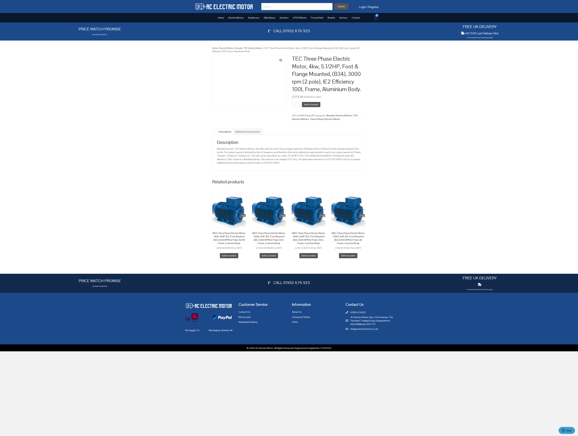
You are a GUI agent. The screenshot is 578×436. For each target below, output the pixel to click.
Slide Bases (269, 17)
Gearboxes (253, 17)
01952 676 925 (296, 30)
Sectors (343, 17)
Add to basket (311, 104)
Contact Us (244, 312)
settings (312, 432)
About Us (296, 312)
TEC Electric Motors (253, 48)
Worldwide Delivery (248, 322)
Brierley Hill (227, 330)
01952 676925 (358, 312)
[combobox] (297, 6)
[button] (341, 6)
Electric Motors (236, 17)
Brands (331, 17)
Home (221, 17)
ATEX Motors (300, 17)
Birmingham (215, 330)
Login (362, 7)
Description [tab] (225, 131)
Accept (342, 431)
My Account (245, 317)
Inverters (284, 17)
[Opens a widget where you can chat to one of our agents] (566, 430)
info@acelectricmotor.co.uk (364, 329)
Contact (356, 17)
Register (373, 7)
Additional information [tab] (247, 131)
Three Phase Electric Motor (325, 119)
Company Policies (301, 317)
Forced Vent (317, 17)
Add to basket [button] (229, 255)
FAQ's (295, 322)
